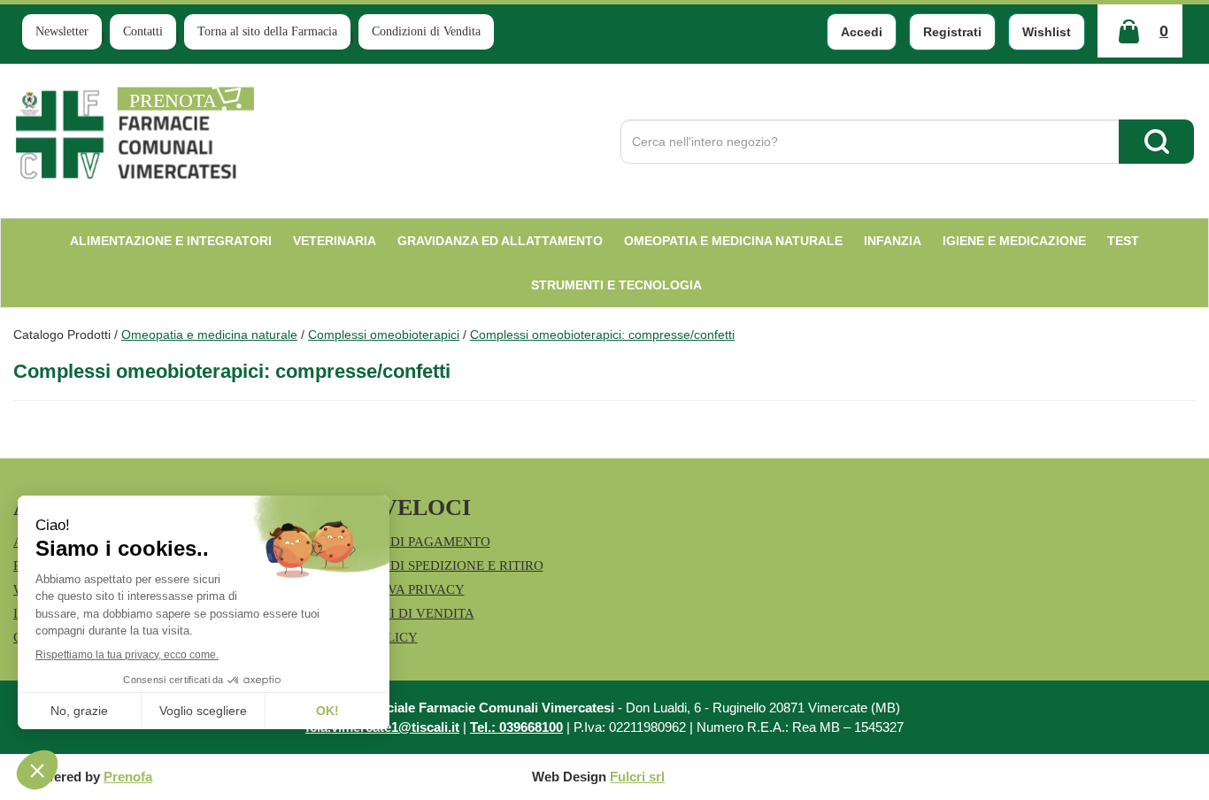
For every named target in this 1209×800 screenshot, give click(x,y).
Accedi (861, 32)
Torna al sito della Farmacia (267, 31)
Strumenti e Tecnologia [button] (616, 285)
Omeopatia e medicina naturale (209, 334)
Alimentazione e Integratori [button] (171, 241)
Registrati (952, 32)
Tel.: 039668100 (516, 727)
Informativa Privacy (390, 589)
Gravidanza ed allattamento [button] (500, 241)
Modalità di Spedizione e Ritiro (429, 565)
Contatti (143, 31)
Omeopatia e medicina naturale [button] (733, 241)
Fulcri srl (637, 776)
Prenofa (128, 776)
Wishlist (1046, 32)
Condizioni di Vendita (426, 31)
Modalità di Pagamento (403, 542)
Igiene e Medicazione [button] (1014, 241)
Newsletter (62, 31)
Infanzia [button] (892, 241)
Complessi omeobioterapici (383, 334)
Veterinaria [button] (334, 241)
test (1123, 241)
